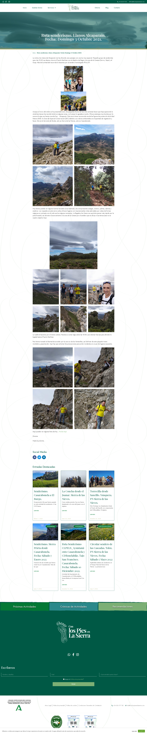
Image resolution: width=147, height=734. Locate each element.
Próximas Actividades (24, 606)
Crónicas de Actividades (73, 606)
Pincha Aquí (63, 432)
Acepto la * (74, 679)
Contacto (117, 8)
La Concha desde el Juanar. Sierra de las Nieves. (73, 495)
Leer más (134, 731)
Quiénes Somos (37, 8)
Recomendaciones (122, 606)
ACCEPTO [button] (141, 731)
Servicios (51, 8)
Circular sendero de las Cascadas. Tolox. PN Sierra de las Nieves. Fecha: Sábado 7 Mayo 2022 (101, 551)
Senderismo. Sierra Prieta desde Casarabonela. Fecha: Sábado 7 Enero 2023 (45, 551)
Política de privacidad (77, 679)
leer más (36, 510)
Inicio (25, 8)
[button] (34, 457)
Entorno (97, 8)
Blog (106, 8)
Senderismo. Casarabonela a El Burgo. (44, 495)
